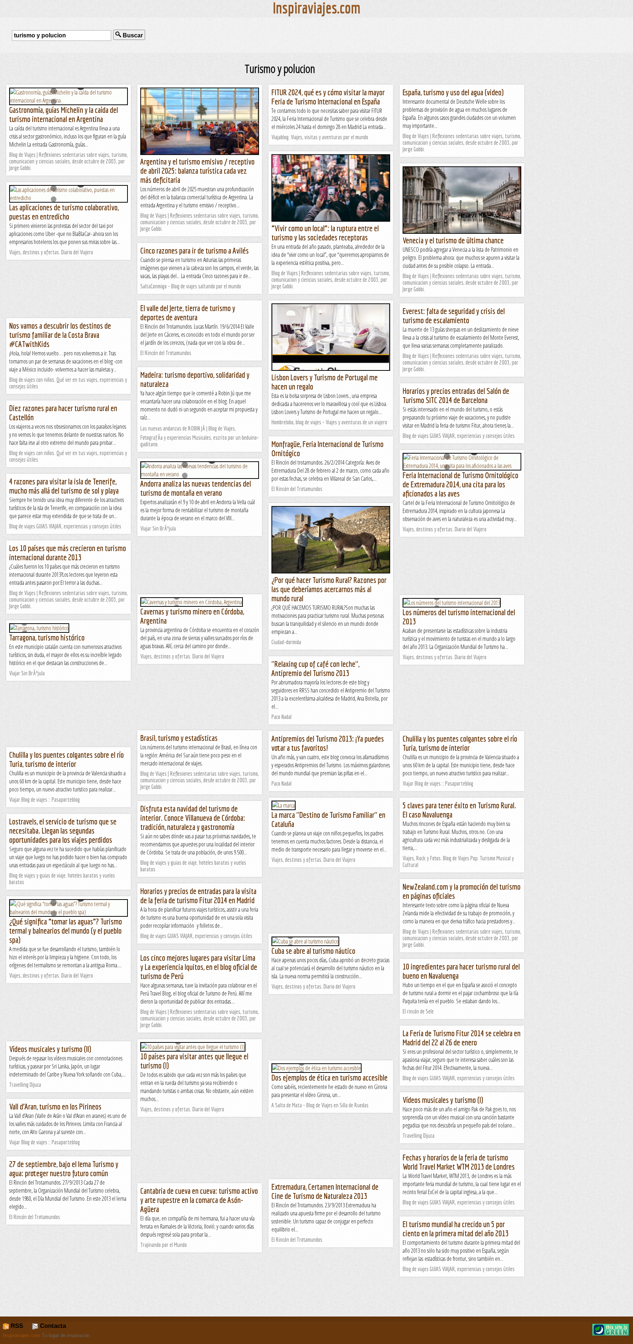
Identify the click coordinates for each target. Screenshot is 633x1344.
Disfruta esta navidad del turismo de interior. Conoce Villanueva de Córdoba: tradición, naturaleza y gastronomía (192, 817)
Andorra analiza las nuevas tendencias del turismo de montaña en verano (195, 488)
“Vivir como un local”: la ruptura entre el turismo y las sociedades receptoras (325, 233)
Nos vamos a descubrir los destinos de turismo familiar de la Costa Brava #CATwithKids (60, 334)
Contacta (52, 1325)
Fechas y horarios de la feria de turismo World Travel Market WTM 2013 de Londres (459, 1162)
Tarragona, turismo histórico (47, 637)
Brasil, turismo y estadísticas (179, 737)
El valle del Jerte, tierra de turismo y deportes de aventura (187, 312)
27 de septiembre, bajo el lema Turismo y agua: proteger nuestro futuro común (63, 1168)
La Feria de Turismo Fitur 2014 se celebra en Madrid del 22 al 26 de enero (462, 1038)
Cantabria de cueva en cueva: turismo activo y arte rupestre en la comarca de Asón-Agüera (199, 1200)
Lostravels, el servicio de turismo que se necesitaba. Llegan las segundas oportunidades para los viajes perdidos (62, 830)
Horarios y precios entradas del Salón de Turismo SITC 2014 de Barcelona (456, 395)
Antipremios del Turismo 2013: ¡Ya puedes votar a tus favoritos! (327, 743)
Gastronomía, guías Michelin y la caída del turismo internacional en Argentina (63, 114)
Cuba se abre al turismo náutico (313, 950)
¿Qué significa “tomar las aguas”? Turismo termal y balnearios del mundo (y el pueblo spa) (65, 930)
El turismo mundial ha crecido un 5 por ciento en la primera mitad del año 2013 (455, 1228)
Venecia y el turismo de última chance (453, 240)
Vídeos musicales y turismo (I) (443, 1099)
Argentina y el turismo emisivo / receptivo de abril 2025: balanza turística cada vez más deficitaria (197, 170)
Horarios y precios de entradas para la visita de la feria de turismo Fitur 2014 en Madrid (198, 895)
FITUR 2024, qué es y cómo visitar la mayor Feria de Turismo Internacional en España (328, 97)
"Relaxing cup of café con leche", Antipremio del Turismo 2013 (315, 668)
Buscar (132, 35)
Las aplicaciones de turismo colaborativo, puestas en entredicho (64, 212)
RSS (16, 1325)
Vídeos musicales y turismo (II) (50, 1048)
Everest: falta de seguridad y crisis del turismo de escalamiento (454, 315)
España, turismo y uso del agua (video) (453, 92)
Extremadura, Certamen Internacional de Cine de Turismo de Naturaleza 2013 (324, 1191)
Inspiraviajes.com (21, 1335)
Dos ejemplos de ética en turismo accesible (329, 1077)
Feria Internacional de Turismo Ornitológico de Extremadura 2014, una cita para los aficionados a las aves (460, 484)
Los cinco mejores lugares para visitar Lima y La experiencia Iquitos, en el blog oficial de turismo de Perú (198, 967)
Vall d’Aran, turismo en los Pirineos (55, 1106)
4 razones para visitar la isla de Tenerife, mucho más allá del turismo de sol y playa (64, 486)
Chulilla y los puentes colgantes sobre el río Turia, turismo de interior (460, 743)
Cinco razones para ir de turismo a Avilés (194, 250)
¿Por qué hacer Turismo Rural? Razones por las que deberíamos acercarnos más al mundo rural (328, 589)
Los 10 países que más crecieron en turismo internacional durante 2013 (67, 552)
